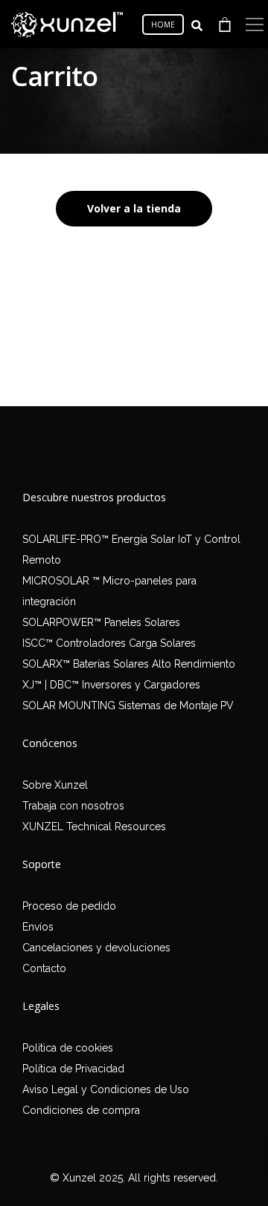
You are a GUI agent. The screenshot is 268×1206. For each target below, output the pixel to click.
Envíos (38, 927)
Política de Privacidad (73, 1069)
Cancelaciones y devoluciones (96, 948)
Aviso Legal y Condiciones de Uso (105, 1089)
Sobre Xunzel (55, 785)
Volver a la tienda (134, 208)
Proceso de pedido (69, 906)
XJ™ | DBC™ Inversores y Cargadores (111, 685)
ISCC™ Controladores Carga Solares (109, 643)
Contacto (44, 968)
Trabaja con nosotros (73, 806)
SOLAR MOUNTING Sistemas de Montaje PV (128, 705)
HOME (163, 24)
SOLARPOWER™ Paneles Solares (101, 622)
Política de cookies (67, 1048)
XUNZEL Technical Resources (94, 826)
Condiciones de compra (81, 1110)
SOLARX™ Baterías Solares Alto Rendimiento (128, 664)
